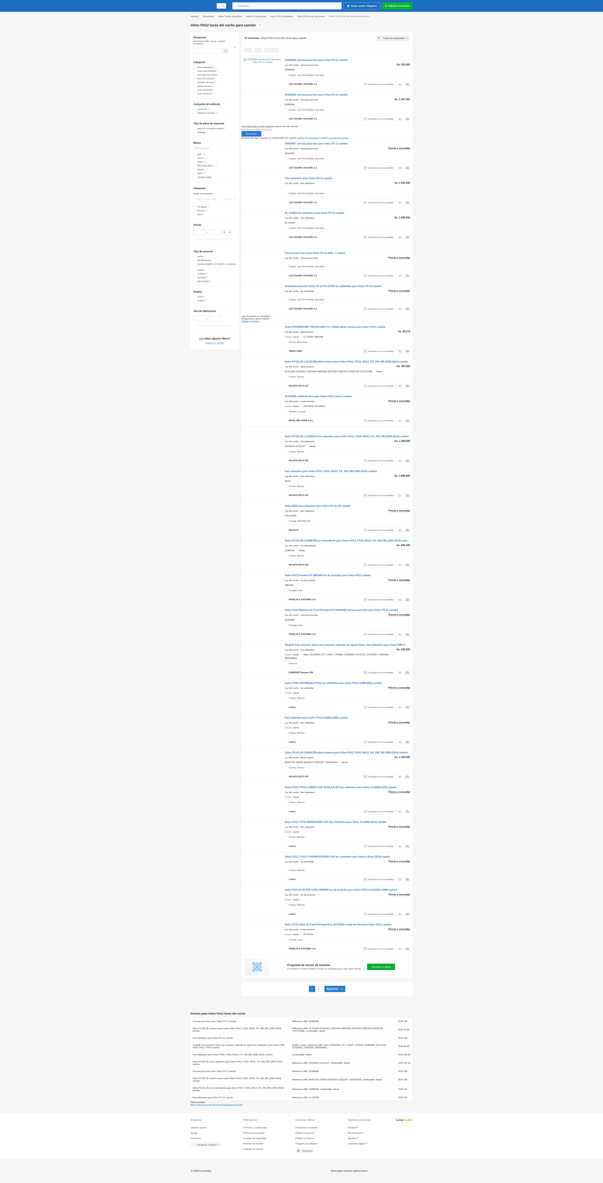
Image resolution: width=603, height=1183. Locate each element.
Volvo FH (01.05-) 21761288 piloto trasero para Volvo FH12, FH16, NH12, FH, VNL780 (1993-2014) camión (346, 361)
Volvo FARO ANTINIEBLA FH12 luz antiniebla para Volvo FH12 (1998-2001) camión (333, 683)
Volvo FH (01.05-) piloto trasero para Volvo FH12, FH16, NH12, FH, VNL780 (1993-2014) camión (237, 1029)
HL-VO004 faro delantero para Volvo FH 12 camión (314, 213)
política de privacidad (307, 138)
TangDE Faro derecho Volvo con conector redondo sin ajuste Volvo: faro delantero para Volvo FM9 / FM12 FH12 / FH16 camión (360, 645)
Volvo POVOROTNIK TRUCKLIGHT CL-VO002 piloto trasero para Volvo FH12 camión (335, 327)
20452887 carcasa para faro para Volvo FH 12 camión (316, 143)
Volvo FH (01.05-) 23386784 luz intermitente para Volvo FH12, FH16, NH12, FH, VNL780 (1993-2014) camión (347, 540)
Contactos (196, 1138)
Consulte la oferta (381, 967)
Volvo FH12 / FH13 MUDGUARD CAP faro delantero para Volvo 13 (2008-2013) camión (335, 822)
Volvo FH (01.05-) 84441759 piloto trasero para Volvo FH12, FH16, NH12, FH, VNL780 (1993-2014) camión (346, 752)
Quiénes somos (198, 1127)
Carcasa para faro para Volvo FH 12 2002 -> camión (315, 253)
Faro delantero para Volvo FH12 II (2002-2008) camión (316, 717)
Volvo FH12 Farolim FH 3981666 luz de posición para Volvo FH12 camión (328, 575)
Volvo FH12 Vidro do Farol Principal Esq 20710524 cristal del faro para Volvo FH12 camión (338, 924)
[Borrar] (235, 47)
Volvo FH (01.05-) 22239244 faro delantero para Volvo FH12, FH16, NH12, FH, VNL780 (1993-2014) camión (347, 436)
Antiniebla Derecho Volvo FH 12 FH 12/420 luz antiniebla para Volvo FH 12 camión (333, 286)
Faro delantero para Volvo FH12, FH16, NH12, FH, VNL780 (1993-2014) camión (331, 471)
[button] (400, 84)
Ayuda (194, 1133)
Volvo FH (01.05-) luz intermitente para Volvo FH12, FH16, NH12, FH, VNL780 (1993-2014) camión (238, 1089)
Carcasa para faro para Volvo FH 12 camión (214, 1021)
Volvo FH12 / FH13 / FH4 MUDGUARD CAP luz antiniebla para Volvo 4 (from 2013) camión (337, 856)
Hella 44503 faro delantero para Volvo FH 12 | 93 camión (318, 506)
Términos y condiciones (255, 1127)
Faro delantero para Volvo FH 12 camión (308, 178)
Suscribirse (251, 134)
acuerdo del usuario (338, 138)
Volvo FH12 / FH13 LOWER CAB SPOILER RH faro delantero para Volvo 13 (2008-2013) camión (341, 787)
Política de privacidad (253, 1133)
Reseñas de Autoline (253, 1143)
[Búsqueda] (235, 6)
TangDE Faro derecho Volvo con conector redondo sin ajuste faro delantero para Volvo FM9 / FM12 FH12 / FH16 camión (239, 1046)
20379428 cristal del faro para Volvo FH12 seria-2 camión (318, 396)
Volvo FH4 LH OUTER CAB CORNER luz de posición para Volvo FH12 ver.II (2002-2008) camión (341, 889)
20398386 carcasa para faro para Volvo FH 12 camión (316, 60)
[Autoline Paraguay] (202, 6)
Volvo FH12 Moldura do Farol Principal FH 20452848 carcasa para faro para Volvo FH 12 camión (341, 610)
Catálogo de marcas (253, 1149)
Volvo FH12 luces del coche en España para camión (216, 1104)
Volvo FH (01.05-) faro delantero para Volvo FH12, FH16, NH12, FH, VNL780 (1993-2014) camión (237, 1062)
